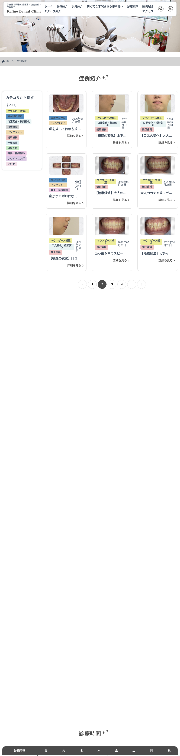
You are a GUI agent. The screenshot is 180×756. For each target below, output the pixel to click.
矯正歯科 (12, 137)
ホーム (10, 61)
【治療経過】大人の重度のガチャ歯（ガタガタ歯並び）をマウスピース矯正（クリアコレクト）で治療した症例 (110, 193)
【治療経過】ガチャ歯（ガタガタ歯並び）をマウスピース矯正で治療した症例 (156, 254)
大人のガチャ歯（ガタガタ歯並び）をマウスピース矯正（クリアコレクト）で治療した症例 (156, 193)
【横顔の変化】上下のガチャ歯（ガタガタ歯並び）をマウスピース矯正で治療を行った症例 (110, 136)
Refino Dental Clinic (24, 11)
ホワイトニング (16, 158)
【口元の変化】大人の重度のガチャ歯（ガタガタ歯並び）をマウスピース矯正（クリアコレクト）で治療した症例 (156, 136)
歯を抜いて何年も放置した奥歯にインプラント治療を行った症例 (65, 129)
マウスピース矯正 (17, 111)
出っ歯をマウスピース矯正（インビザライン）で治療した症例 (110, 254)
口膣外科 (12, 148)
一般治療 (12, 142)
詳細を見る (74, 135)
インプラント (15, 132)
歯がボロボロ (15, 116)
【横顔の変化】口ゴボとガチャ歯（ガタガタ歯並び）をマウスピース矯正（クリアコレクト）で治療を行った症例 (65, 259)
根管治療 (12, 127)
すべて (11, 105)
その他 (11, 164)
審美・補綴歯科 (16, 153)
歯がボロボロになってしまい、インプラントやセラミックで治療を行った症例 (65, 196)
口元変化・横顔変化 (19, 121)
